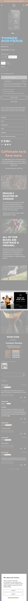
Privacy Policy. (7, 586)
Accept (13, 590)
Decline (13, 594)
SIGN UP (20, 306)
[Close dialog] (26, 293)
